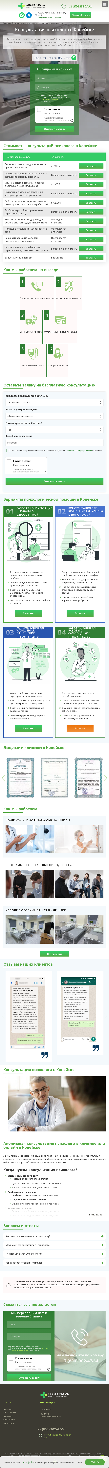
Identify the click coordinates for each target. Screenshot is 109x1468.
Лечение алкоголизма (9, 1411)
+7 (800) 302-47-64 (80, 5)
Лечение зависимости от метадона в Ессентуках (61, 1284)
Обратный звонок (81, 15)
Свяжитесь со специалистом (52, 57)
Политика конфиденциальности (50, 1415)
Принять (95, 1462)
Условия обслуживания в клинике (36, 910)
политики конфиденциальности (52, 99)
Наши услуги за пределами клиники (38, 820)
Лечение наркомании (9, 1418)
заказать (91, 166)
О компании (45, 1409)
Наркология (9, 1423)
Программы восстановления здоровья (39, 865)
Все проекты (54, 954)
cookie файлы (27, 1462)
